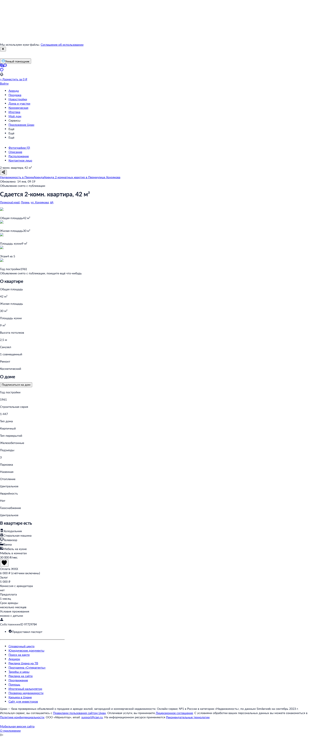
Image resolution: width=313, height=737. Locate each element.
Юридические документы (26, 650)
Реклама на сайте (21, 676)
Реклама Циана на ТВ (23, 663)
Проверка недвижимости (26, 693)
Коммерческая (18, 108)
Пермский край (10, 202)
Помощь (14, 684)
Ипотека (14, 112)
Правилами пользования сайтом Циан (79, 713)
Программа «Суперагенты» (27, 667)
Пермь (25, 202)
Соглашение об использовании (62, 45)
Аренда (14, 91)
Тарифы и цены (19, 672)
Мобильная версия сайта (17, 726)
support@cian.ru (92, 717)
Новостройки (18, 99)
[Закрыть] (3, 49)
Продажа (15, 95)
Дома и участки (19, 103)
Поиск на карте (19, 655)
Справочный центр (21, 646)
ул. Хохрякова (40, 202)
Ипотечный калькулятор (25, 689)
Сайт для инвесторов (23, 701)
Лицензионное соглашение (174, 713)
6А (51, 202)
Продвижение (18, 680)
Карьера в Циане (20, 697)
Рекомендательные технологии (188, 717)
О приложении (10, 730)
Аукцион (14, 659)
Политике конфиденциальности (22, 717)
